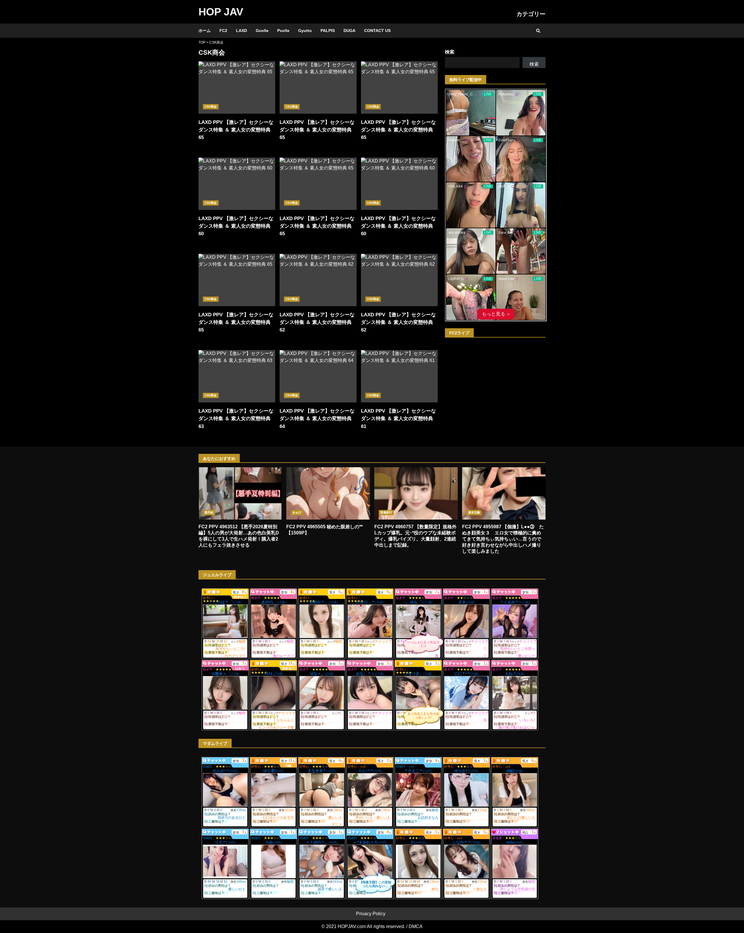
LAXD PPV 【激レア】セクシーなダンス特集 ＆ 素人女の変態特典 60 (236, 184)
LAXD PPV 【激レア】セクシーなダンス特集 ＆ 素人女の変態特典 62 (318, 280)
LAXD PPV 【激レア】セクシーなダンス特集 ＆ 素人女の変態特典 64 (318, 376)
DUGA (349, 30)
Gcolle (262, 30)
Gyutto (305, 30)
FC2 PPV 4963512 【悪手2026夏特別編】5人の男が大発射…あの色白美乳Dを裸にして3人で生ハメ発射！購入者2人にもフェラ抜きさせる (240, 493)
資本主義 (474, 512)
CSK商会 (211, 106)
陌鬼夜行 (386, 512)
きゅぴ (296, 512)
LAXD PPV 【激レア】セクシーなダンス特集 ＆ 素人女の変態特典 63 (236, 376)
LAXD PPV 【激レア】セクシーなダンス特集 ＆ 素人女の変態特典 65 (236, 87)
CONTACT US (377, 30)
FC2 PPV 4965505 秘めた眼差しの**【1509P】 (328, 493)
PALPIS (328, 30)
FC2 (223, 30)
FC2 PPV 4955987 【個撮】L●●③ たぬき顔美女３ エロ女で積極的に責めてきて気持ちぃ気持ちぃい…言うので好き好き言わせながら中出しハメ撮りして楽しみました (504, 493)
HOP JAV (220, 12)
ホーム (204, 30)
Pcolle (283, 30)
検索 (449, 51)
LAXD (241, 30)
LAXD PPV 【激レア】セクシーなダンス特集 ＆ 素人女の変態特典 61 (399, 376)
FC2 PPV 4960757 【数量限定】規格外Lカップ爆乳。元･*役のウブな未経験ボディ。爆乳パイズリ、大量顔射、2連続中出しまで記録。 (416, 493)
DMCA (416, 926)
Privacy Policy (370, 913)
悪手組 (209, 512)
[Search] (538, 30)
